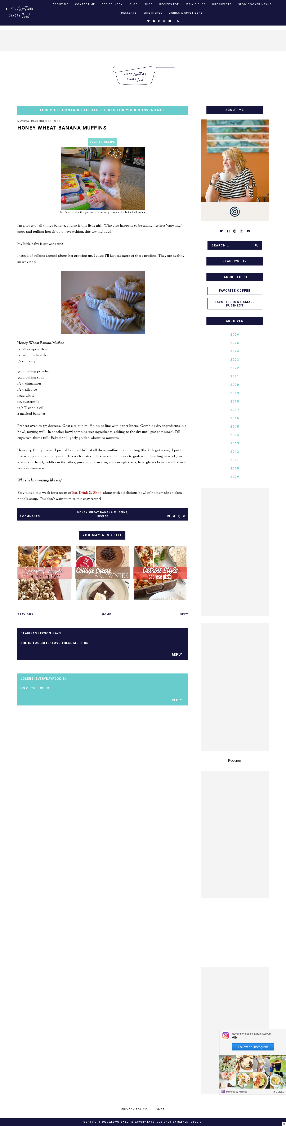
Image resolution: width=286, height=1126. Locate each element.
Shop (148, 4)
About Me (60, 4)
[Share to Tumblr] (179, 516)
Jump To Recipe (102, 142)
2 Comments (29, 516)
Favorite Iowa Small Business (235, 303)
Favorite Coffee (234, 290)
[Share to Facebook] (168, 516)
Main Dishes (196, 4)
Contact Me (85, 4)
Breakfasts (222, 4)
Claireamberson (36, 633)
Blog (134, 4)
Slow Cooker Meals (255, 4)
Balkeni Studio (189, 1122)
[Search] (256, 245)
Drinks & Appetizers (186, 12)
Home (106, 614)
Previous (25, 614)
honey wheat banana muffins (102, 512)
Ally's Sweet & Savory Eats (132, 1122)
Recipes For (169, 4)
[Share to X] (174, 516)
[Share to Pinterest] (184, 516)
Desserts (129, 12)
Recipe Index (112, 4)
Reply (177, 654)
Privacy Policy (134, 1109)
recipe (102, 516)
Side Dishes (152, 12)
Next (184, 614)
